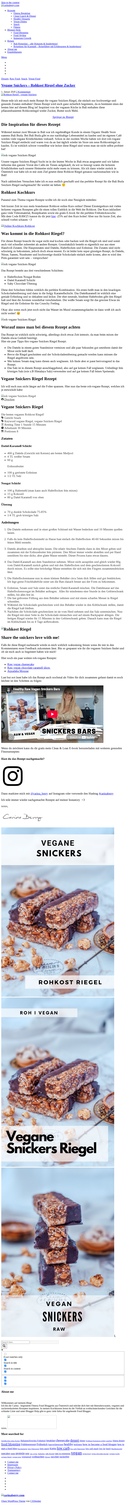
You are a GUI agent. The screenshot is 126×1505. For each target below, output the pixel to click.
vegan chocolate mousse (100, 1454)
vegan (76, 1452)
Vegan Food (34, 78)
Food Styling (20, 35)
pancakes (5, 1453)
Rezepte (11, 10)
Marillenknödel (116, 1449)
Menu (4, 57)
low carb (63, 1448)
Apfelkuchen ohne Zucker (10, 1441)
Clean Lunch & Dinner (25, 16)
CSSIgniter (35, 1501)
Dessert (4, 78)
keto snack (44, 1449)
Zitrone (47, 1457)
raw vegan (33, 1454)
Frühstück (42, 1444)
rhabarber (41, 1454)
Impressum (12, 1464)
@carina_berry (39, 793)
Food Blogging (21, 32)
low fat (102, 1449)
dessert (74, 1440)
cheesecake (63, 1440)
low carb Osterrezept (77, 1449)
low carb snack (92, 1449)
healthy (68, 1444)
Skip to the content (10, 2)
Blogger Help (14, 30)
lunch (108, 1449)
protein (20, 1453)
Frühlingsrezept (28, 1444)
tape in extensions (62, 1453)
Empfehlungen (14, 52)
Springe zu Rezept (63, 117)
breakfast (50, 1440)
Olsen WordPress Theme (13, 1501)
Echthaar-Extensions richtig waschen (99, 1441)
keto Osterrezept (33, 1449)
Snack (17, 24)
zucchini (55, 1456)
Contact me (12, 1462)
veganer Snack (6, 1457)
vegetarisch (26, 1457)
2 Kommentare (23, 91)
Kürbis (53, 1448)
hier (53, 216)
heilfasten (78, 1444)
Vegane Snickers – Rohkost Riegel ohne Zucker (38, 85)
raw (27, 1453)
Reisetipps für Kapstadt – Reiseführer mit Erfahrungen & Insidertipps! (47, 46)
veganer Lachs (114, 1454)
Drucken (9, 399)
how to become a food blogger (100, 1444)
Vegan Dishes (20, 21)
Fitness (17, 27)
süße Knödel (49, 1454)
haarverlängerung (55, 1444)
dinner (82, 1441)
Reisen (10, 41)
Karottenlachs (22, 1449)
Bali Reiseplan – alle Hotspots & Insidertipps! (36, 43)
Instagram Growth (22, 38)
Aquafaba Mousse (18, 671)
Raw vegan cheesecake (20, 664)
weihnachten (38, 1456)
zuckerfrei (64, 1456)
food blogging (10, 1444)
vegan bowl (87, 1454)
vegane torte (16, 1457)
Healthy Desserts (22, 19)
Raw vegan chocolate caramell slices (29, 667)
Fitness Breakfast (22, 13)
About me (12, 49)
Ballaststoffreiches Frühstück (33, 1441)
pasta (13, 1453)
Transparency (13, 1470)
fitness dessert (119, 1441)
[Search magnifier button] (4, 1346)
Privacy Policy (14, 1467)
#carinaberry (106, 793)
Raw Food (15, 78)
